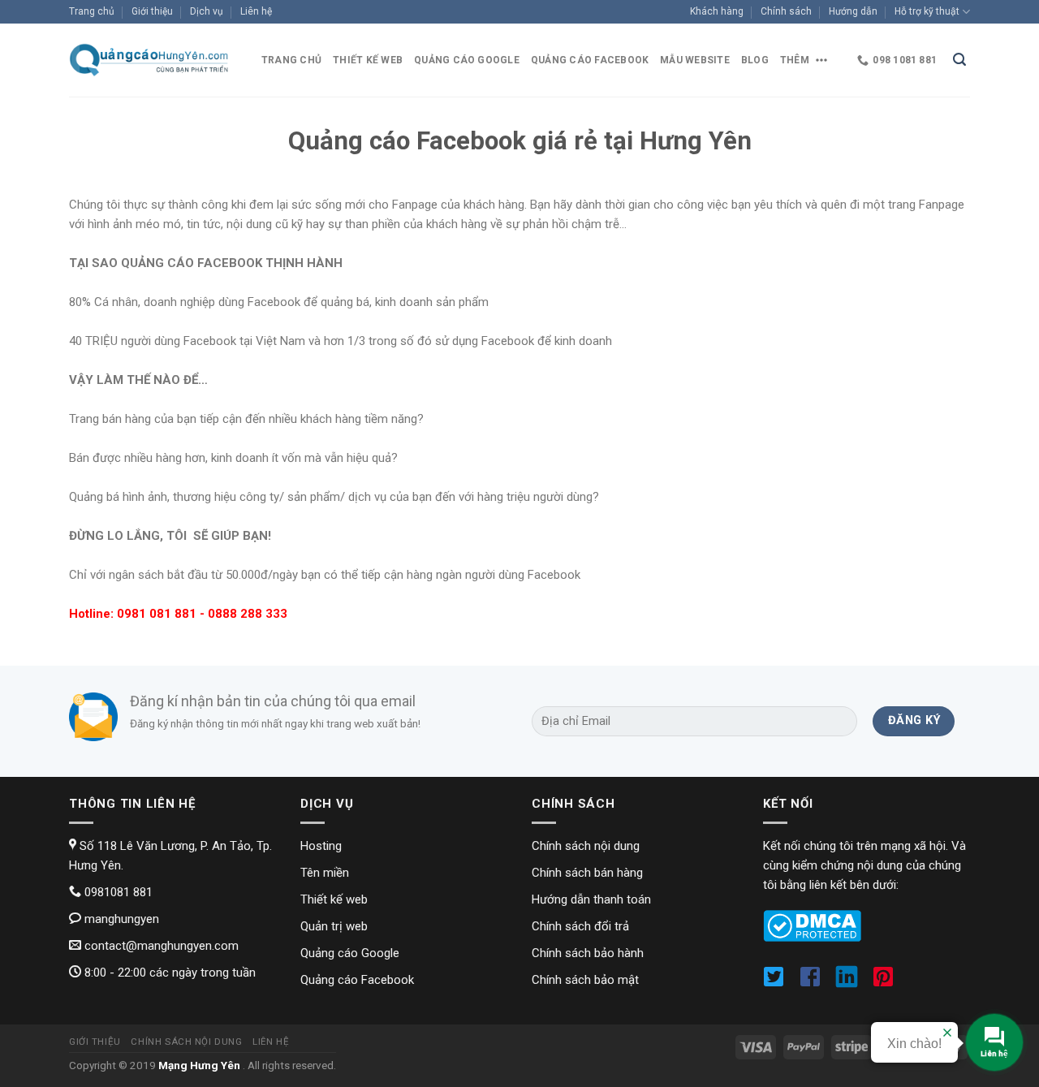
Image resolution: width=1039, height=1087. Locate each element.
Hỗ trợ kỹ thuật (927, 11)
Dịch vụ (206, 11)
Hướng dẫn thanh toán (591, 899)
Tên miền (324, 872)
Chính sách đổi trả (580, 926)
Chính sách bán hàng (587, 872)
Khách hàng (717, 11)
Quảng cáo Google (467, 60)
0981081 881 (117, 892)
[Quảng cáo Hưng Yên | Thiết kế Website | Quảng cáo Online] (150, 59)
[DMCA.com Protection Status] (812, 925)
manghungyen (120, 919)
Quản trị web (334, 926)
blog (755, 60)
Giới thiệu (152, 11)
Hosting (321, 846)
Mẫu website (695, 60)
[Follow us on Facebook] (815, 983)
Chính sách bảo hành (588, 953)
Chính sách (786, 11)
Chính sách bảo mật (585, 980)
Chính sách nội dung (586, 846)
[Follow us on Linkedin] (852, 983)
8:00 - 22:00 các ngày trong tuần (168, 972)
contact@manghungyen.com (160, 945)
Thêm (794, 60)
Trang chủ (91, 11)
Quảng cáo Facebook (590, 60)
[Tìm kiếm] (959, 60)
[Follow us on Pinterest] (887, 983)
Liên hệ (256, 11)
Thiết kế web (368, 60)
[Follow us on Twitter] (779, 983)
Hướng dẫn (853, 11)
